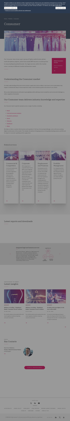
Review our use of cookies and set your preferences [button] (18, 10)
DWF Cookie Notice (57, 5)
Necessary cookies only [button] (10, 8)
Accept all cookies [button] (60, 8)
